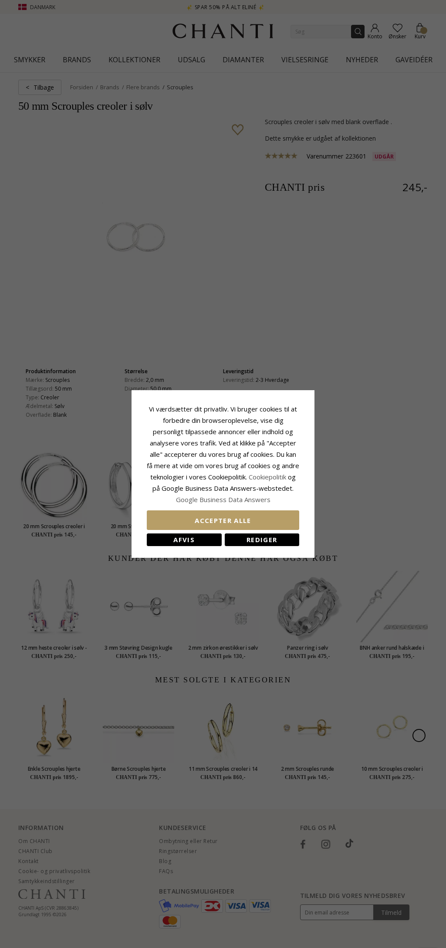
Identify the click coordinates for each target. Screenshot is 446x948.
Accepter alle (223, 520)
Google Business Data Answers (223, 499)
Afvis (184, 539)
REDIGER (262, 539)
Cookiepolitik (267, 476)
